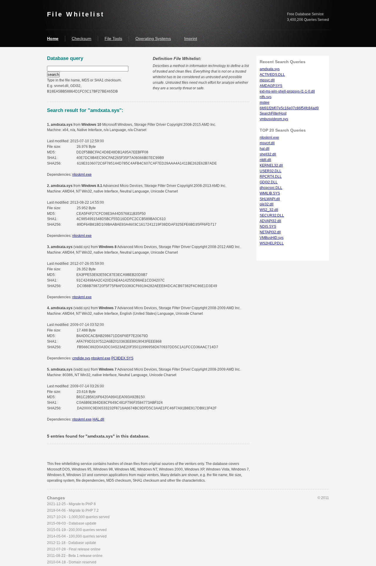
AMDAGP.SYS (271, 86)
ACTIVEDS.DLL (272, 75)
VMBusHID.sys (271, 238)
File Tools (113, 38)
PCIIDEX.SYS (122, 358)
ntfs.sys (265, 97)
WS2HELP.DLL (272, 243)
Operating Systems (153, 38)
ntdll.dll (265, 160)
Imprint (190, 38)
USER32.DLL (270, 171)
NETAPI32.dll (270, 232)
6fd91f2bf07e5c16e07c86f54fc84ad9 (289, 108)
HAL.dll (98, 419)
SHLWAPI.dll (270, 199)
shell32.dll (268, 154)
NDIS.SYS (268, 227)
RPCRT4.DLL (271, 177)
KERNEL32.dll (271, 165)
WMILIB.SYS (270, 193)
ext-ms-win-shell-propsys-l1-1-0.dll (287, 91)
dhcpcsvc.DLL (271, 188)
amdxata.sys (270, 69)
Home (52, 38)
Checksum (81, 38)
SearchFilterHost (273, 113)
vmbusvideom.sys (274, 119)
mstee (264, 103)
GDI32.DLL (269, 182)
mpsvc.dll (267, 80)
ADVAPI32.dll (270, 221)
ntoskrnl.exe (82, 175)
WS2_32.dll (269, 210)
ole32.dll (266, 204)
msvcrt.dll (267, 143)
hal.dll (264, 149)
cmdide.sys (81, 358)
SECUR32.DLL (272, 215)
